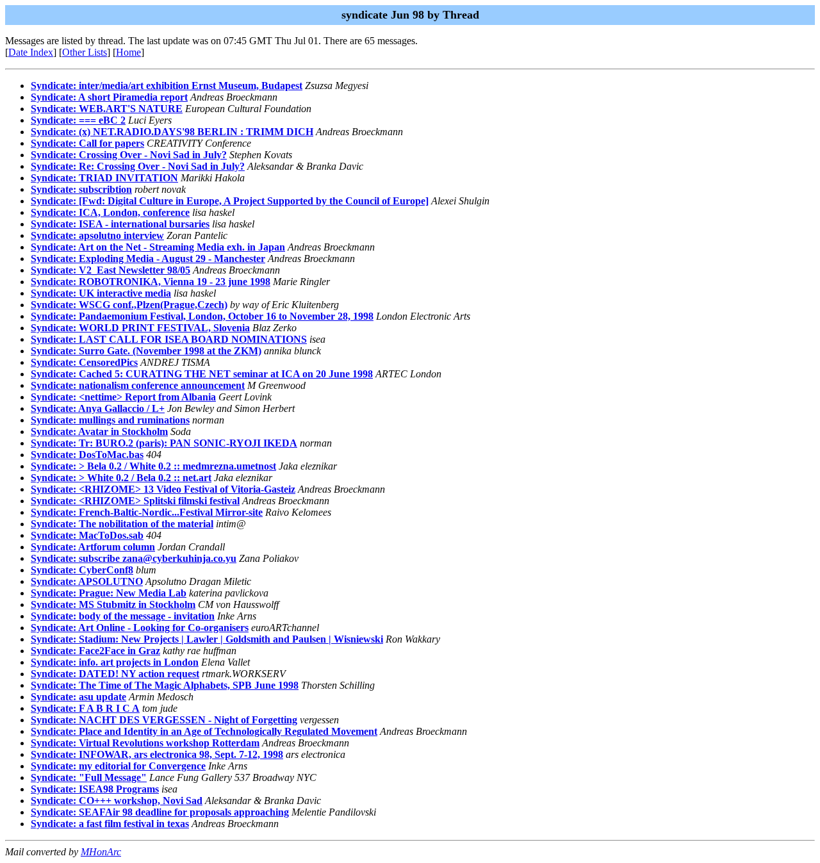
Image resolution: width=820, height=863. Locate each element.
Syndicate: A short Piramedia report (109, 97)
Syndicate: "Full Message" (89, 777)
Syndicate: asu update (78, 696)
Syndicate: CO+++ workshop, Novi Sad (116, 800)
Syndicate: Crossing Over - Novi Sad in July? (129, 154)
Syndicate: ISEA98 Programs (95, 789)
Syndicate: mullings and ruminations (110, 420)
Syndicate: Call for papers (87, 143)
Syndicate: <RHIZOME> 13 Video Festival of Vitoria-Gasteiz (163, 489)
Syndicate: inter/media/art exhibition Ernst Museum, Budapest (166, 85)
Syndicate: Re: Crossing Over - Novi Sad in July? (138, 166)
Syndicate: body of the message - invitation (123, 616)
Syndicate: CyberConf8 (82, 569)
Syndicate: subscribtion (81, 189)
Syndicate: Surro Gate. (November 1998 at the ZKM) (146, 350)
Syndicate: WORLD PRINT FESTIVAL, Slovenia (140, 327)
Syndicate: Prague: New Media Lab (108, 593)
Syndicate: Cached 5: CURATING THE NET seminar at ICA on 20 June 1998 (202, 373)
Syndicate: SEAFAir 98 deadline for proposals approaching (160, 812)
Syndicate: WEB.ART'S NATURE (107, 108)
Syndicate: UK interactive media (101, 293)
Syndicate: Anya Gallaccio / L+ (98, 408)
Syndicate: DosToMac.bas (87, 454)
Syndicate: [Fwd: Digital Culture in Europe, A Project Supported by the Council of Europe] (230, 200)
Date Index (30, 52)
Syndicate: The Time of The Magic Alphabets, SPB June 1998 (165, 685)
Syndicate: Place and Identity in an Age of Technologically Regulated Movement (204, 731)
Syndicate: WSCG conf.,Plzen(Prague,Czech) (129, 304)
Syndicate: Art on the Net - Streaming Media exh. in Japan (158, 247)
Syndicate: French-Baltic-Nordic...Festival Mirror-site (147, 512)
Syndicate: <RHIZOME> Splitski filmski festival (135, 500)
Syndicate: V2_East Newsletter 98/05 (110, 270)
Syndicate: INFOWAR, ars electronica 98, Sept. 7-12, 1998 (157, 754)
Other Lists (84, 52)
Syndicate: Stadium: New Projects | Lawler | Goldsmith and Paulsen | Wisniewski (207, 639)
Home (128, 52)
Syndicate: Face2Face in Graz (95, 650)
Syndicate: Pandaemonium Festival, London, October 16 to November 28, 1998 (202, 316)
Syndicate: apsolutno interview (97, 235)
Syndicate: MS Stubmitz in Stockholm (113, 604)
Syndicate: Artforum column (93, 546)
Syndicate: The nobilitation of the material (122, 523)
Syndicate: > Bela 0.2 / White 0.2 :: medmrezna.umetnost (153, 466)
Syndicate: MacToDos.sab (87, 535)
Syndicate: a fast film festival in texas (110, 823)
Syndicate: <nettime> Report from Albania (123, 396)
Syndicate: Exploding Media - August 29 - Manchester (148, 258)
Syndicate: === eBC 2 (78, 120)
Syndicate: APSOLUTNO (87, 581)
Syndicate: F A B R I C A (85, 708)
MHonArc (101, 851)
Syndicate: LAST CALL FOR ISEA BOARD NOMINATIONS (169, 339)
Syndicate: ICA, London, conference (110, 212)
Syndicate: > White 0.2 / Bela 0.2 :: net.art (121, 477)
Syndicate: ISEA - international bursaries (120, 223)
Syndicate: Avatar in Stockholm (99, 431)
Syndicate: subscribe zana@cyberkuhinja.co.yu (133, 558)
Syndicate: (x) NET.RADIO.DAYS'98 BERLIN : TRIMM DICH (172, 131)
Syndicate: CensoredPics (84, 362)
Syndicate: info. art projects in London (115, 662)
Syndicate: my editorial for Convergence (118, 765)
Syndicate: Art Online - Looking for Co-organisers (140, 627)
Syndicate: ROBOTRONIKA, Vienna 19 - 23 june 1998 (150, 281)
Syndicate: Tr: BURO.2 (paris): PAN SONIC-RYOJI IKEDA (164, 443)
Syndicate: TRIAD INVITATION (104, 177)
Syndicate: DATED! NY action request (115, 673)
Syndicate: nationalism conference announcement (138, 385)
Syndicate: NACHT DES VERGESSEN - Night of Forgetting (164, 719)
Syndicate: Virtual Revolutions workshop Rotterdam (145, 742)
